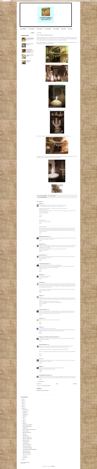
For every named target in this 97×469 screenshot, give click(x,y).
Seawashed (41, 282)
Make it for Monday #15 (27, 444)
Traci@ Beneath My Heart (44, 263)
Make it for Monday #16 (27, 437)
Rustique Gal (41, 244)
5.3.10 (40, 216)
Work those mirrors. (26, 441)
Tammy (40, 327)
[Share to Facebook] (53, 195)
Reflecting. (24, 434)
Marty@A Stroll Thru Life (44, 236)
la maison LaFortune (43, 309)
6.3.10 (40, 355)
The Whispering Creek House (44, 375)
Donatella (41, 274)
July (24, 417)
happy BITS (63, 29)
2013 (23, 403)
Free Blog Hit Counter (23, 463)
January (24, 457)
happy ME (70, 29)
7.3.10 (40, 371)
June (24, 418)
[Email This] (50, 195)
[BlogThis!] (51, 195)
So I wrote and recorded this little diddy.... (30, 449)
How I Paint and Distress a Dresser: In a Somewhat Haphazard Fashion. (30, 51)
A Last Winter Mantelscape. (27, 447)
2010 (23, 408)
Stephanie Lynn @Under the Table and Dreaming (48, 336)
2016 (23, 399)
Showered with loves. (26, 450)
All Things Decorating (43, 197)
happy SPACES (23, 29)
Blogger (53, 466)
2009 (23, 459)
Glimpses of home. (26, 440)
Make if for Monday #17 (27, 432)
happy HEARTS (47, 29)
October (24, 412)
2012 (23, 405)
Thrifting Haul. (25, 427)
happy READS (56, 29)
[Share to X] (52, 195)
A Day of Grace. (25, 435)
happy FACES (39, 29)
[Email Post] (48, 195)
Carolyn (40, 295)
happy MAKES (31, 29)
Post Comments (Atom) (46, 385)
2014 (23, 402)
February (24, 455)
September (25, 414)
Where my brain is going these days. (29, 429)
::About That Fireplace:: (28, 61)
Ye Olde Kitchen (25, 443)
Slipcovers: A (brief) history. (27, 438)
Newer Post (39, 383)
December (25, 409)
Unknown (41, 318)
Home (57, 383)
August (24, 415)
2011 (23, 406)
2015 (23, 400)
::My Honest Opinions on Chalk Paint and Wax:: (30, 39)
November (25, 411)
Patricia (40, 203)
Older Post (75, 383)
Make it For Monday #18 (27, 426)
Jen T (40, 358)
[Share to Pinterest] (54, 195)
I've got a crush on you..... (27, 446)
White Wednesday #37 (27, 452)
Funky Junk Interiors (43, 344)
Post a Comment (41, 381)
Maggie (40, 366)
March (24, 423)
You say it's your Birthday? (27, 424)
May (24, 420)
